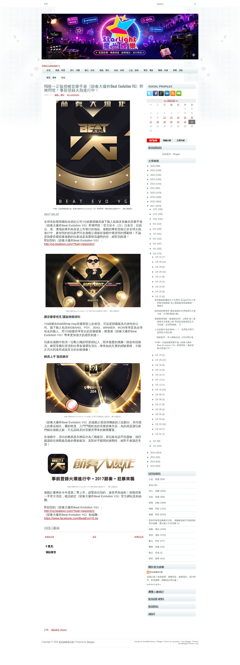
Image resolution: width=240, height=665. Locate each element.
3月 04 (158, 419)
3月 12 (158, 385)
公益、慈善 (134, 70)
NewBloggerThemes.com (188, 643)
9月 (155, 224)
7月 (155, 234)
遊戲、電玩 (104, 70)
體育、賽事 (51, 78)
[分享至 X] (51, 528)
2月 (155, 441)
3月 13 (158, 380)
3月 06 (158, 409)
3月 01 (158, 434)
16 (192, 117)
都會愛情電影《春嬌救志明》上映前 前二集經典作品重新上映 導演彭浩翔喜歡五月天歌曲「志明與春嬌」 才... (175, 321)
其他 (63, 78)
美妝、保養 (119, 70)
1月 (155, 446)
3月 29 (158, 267)
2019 (152, 197)
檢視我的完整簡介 (154, 584)
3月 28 (158, 272)
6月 (155, 239)
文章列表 (181, 140)
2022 (152, 184)
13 (171, 117)
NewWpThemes (149, 641)
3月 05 (158, 414)
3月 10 (158, 389)
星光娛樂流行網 (156, 572)
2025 (152, 170)
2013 (152, 466)
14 (178, 117)
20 (171, 122)
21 (178, 122)
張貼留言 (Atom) (59, 630)
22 (185, 122)
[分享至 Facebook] (54, 528)
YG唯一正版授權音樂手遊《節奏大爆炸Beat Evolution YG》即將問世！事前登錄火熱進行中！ (94, 88)
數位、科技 (90, 70)
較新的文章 (49, 537)
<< (165, 101)
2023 (152, 179)
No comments (73, 95)
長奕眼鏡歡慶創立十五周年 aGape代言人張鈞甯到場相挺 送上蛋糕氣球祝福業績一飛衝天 (175, 303)
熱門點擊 (153, 140)
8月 (155, 229)
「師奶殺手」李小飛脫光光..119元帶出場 (174, 337)
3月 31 (158, 257)
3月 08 (158, 399)
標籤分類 (167, 140)
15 (185, 117)
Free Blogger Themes (189, 641)
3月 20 (158, 360)
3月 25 (158, 281)
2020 (152, 193)
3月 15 (158, 370)
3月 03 (158, 424)
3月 (155, 253)
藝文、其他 (154, 552)
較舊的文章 (139, 537)
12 (164, 117)
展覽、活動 (178, 70)
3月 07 (158, 404)
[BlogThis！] (48, 528)
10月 (155, 219)
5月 (155, 243)
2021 (152, 188)
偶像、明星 (60, 70)
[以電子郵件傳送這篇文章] (45, 528)
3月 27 (158, 277)
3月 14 (158, 375)
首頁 (46, 4)
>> (176, 101)
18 (158, 122)
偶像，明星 (154, 508)
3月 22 (158, 296)
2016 (152, 452)
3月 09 (158, 394)
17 (151, 122)
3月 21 (158, 355)
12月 (155, 209)
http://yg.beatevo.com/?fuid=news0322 (69, 511)
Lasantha (175, 641)
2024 (152, 175)
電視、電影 (148, 70)
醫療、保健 (163, 70)
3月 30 (158, 262)
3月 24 (158, 287)
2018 (152, 201)
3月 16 (158, 365)
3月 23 (158, 291)
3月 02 (158, 429)
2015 (152, 457)
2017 (152, 206)
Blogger (176, 154)
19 (164, 122)
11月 (155, 214)
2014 (152, 461)
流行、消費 (75, 70)
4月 (155, 248)
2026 (152, 166)
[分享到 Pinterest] (58, 528)
